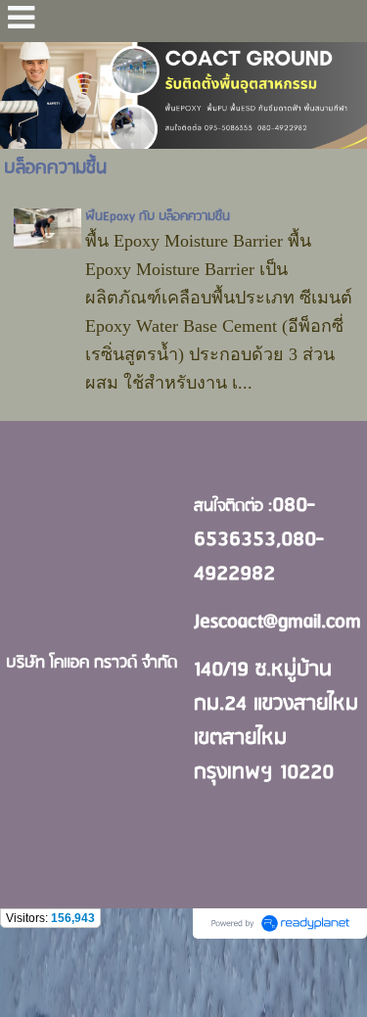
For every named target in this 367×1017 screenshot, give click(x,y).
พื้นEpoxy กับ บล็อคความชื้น (157, 217)
